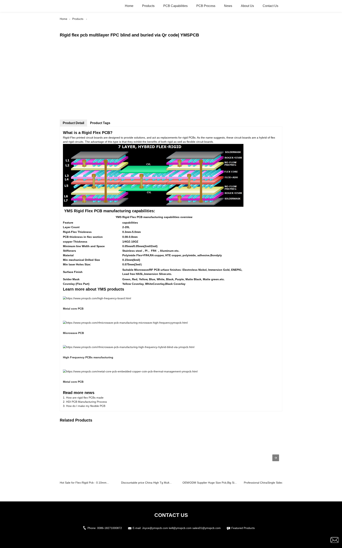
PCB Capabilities (175, 6)
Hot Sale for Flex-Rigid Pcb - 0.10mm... (84, 482)
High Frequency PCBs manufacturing (88, 357)
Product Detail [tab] (73, 123)
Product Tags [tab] (100, 123)
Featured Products (243, 528)
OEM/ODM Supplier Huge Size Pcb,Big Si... (209, 482)
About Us (247, 6)
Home (129, 6)
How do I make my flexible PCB (85, 405)
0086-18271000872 (109, 528)
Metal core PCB (73, 308)
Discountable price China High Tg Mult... (146, 482)
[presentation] (275, 457)
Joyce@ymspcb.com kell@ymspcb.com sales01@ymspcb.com (181, 528)
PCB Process (205, 6)
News (228, 6)
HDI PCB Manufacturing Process (86, 401)
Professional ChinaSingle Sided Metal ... (269, 482)
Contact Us (270, 6)
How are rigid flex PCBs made (85, 397)
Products (148, 6)
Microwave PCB (73, 333)
